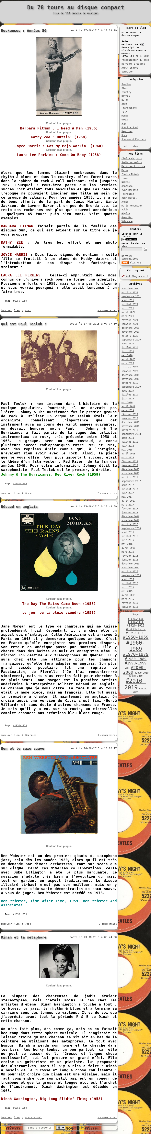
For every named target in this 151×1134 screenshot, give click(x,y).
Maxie (125, 170)
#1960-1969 (135, 646)
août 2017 (128, 485)
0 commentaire (108, 924)
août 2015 (128, 579)
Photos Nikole (130, 174)
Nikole (126, 182)
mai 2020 (127, 355)
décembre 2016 (130, 516)
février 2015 (130, 603)
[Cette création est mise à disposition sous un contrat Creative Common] (129, 240)
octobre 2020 (130, 335)
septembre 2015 (131, 575)
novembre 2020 (130, 331)
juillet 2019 (130, 394)
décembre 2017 (130, 469)
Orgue (125, 119)
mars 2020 (128, 363)
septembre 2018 (131, 434)
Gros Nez (127, 217)
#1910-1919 (136, 622)
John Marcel (129, 197)
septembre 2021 (131, 296)
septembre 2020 (131, 339)
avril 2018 (128, 453)
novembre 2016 (130, 520)
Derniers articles (133, 63)
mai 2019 (127, 402)
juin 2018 (128, 445)
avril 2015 (128, 595)
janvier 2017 (130, 512)
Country (126, 92)
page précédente (40, 1127)
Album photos (130, 67)
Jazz (124, 104)
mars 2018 (128, 457)
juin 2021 (128, 308)
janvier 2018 (130, 465)
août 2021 (128, 300)
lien (17, 310)
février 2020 (130, 367)
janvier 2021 (130, 324)
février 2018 (130, 461)
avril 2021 (128, 312)
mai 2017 (127, 496)
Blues (125, 88)
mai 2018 (127, 449)
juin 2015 (128, 587)
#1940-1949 (135, 633)
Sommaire (127, 71)
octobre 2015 (130, 571)
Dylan (125, 100)
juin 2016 (128, 540)
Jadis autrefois (132, 162)
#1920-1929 (136, 625)
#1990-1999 (135, 663)
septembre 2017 (131, 481)
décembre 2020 (130, 328)
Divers (126, 96)
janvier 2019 (130, 418)
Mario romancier (132, 205)
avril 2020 (128, 359)
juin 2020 (128, 351)
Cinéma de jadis (132, 158)
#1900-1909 (136, 619)
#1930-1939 (135, 629)
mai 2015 (127, 591)
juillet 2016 (130, 536)
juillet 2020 (130, 347)
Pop (124, 123)
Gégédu (126, 213)
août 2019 (128, 390)
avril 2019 (128, 406)
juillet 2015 (130, 583)
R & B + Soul (130, 127)
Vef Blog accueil (136, 276)
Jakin (125, 209)
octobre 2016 (130, 524)
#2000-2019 (136, 676)
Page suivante (80, 1127)
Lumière (126, 178)
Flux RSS (135, 262)
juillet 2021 (130, 304)
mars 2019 (128, 410)
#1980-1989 (135, 659)
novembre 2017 (130, 473)
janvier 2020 (130, 371)
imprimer (6, 310)
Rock (124, 135)
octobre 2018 (130, 430)
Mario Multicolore (133, 166)
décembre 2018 (130, 422)
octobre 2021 (130, 292)
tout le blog (130, 146)
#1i (127, 668)
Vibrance (127, 221)
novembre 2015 (130, 567)
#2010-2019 (135, 684)
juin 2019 (128, 398)
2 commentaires (107, 493)
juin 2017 (128, 493)
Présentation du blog (135, 60)
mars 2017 (128, 504)
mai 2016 (127, 544)
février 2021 (130, 320)
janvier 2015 (130, 607)
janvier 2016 (130, 559)
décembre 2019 (130, 375)
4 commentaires (107, 310)
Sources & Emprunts (134, 139)
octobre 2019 (130, 383)
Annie (125, 201)
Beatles (126, 84)
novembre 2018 (130, 426)
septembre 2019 (131, 386)
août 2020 (128, 343)
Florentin (128, 194)
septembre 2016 (131, 528)
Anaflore (127, 186)
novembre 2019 (130, 379)
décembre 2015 (130, 563)
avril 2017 (128, 500)
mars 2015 (128, 599)
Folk (124, 111)
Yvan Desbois (130, 190)
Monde (125, 115)
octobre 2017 (130, 477)
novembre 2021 (130, 288)
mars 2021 (128, 316)
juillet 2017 (130, 489)
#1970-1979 (135, 654)
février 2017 (130, 508)
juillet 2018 (130, 441)
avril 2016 (128, 548)
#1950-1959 (135, 637)
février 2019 (130, 414)
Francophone (129, 107)
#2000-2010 (141, 673)
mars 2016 (128, 551)
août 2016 (128, 532)
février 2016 (130, 555)
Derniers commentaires (130, 257)
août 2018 (128, 438)
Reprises (127, 131)
